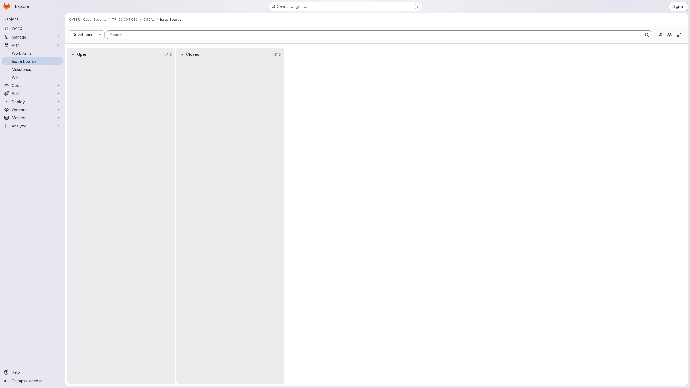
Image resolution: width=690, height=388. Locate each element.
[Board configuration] (669, 34)
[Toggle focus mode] (679, 34)
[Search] (647, 34)
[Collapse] (73, 54)
